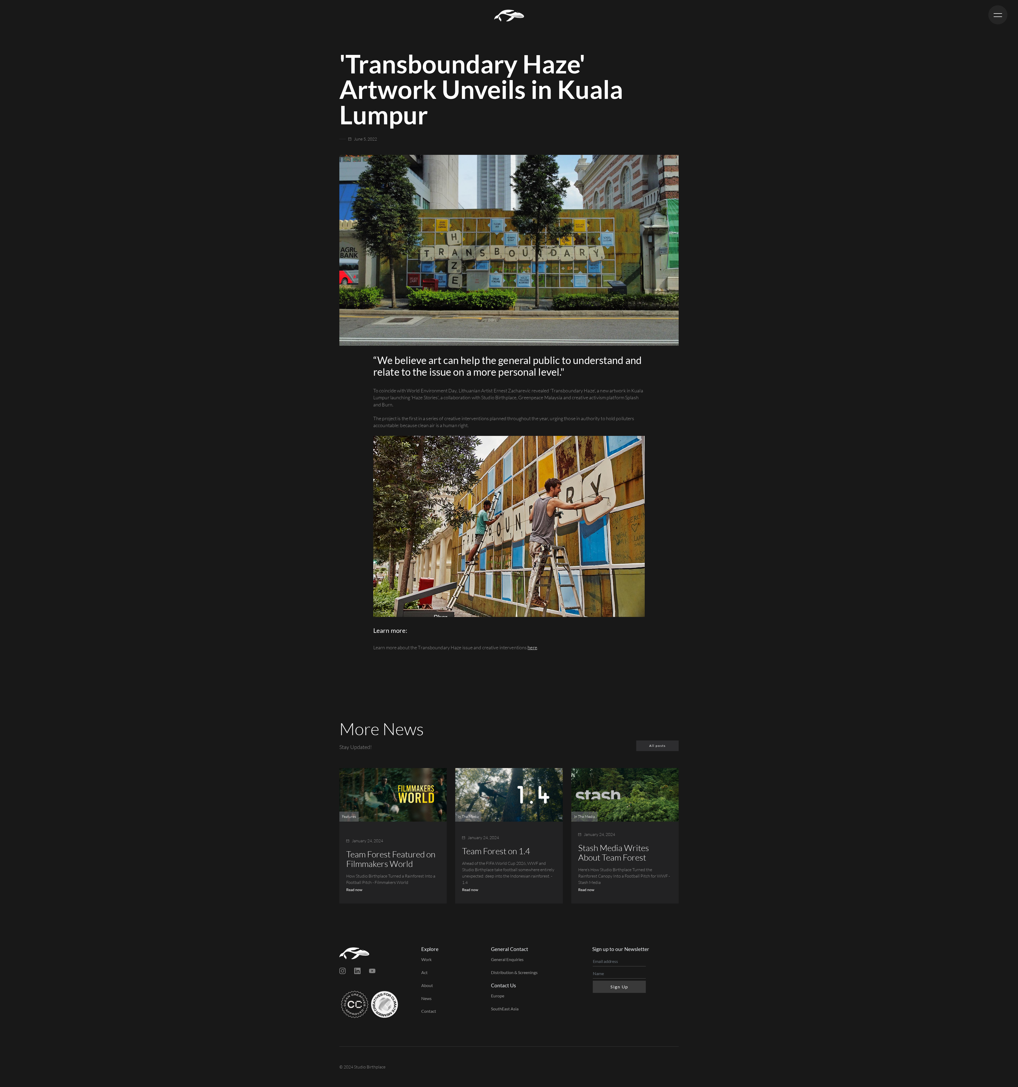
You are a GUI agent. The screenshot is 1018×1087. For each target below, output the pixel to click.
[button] (997, 14)
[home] (509, 14)
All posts (657, 746)
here (532, 647)
